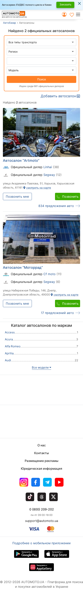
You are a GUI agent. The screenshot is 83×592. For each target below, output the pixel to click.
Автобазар (9, 22)
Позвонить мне (17, 196)
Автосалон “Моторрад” (23, 267)
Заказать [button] (65, 4)
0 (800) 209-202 (41, 509)
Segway (49, 175)
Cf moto (50, 274)
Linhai (48, 167)
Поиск (41, 79)
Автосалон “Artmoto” (21, 160)
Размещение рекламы (41, 461)
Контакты (41, 453)
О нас (41, 445)
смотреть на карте (38, 187)
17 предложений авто (57, 313)
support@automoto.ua (41, 521)
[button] (79, 14)
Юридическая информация (41, 468)
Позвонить (70, 196)
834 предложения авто (56, 206)
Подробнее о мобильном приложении (41, 543)
